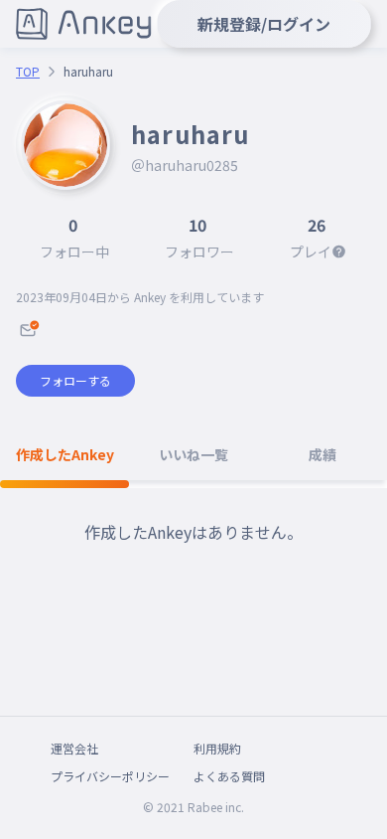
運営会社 (74, 748)
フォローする (75, 380)
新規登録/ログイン (263, 24)
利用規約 (217, 748)
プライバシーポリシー (110, 775)
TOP (28, 72)
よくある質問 (229, 775)
